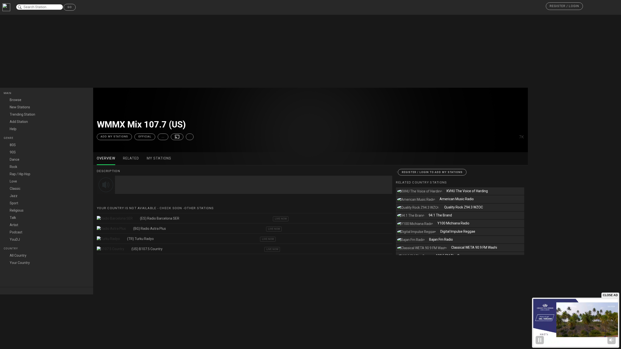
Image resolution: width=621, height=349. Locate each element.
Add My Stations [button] (114, 136)
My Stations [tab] (159, 158)
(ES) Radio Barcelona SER (159, 218)
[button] (564, 6)
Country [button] (11, 248)
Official (144, 136)
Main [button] (8, 93)
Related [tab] (131, 158)
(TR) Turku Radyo (140, 239)
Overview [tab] (106, 158)
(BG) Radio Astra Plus (149, 228)
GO (69, 7)
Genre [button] (9, 138)
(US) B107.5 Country (147, 249)
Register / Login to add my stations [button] (432, 172)
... (163, 136)
